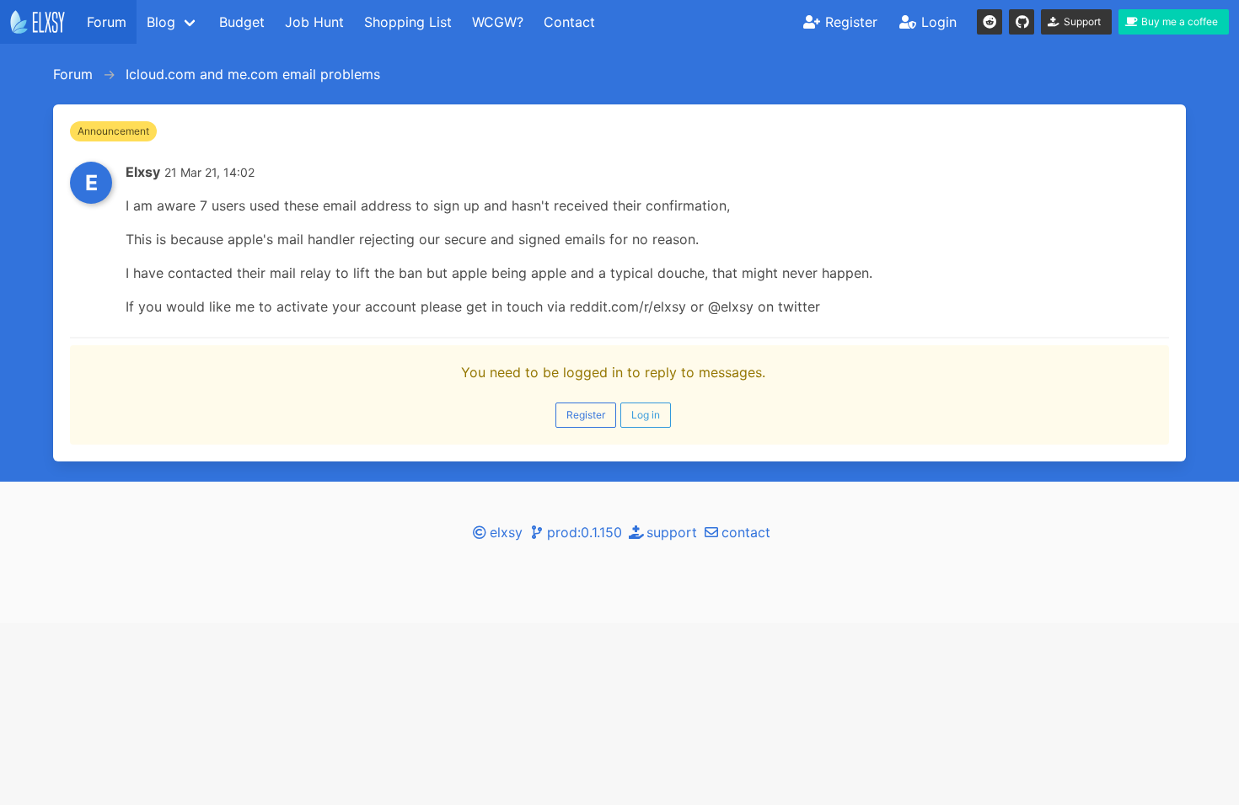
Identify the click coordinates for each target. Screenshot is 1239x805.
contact (745, 532)
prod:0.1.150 (584, 532)
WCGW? (497, 21)
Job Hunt (314, 21)
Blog (161, 21)
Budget (242, 21)
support (671, 532)
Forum (106, 21)
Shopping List (408, 21)
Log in (645, 414)
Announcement (113, 131)
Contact (569, 21)
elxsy (506, 532)
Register (585, 414)
